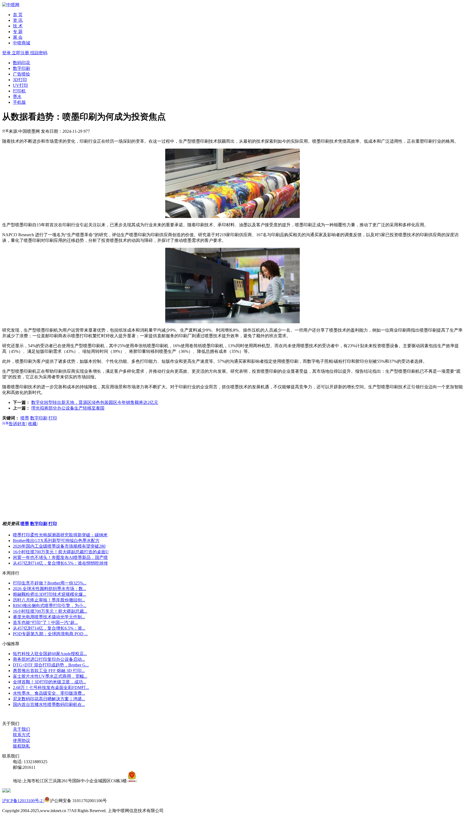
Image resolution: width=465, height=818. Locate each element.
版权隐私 (21, 746)
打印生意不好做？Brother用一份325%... (49, 583)
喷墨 (24, 418)
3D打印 (20, 79)
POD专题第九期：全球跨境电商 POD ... (50, 634)
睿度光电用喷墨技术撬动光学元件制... (49, 617)
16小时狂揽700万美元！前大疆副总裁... (50, 611)
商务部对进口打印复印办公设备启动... (49, 659)
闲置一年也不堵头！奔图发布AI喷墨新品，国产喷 (60, 557)
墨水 (17, 96)
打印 (52, 418)
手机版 (19, 102)
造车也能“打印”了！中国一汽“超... (45, 622)
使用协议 (21, 740)
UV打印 (20, 85)
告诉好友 (18, 423)
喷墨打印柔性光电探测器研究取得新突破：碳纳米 (60, 535)
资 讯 (18, 20)
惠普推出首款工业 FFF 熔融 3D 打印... (49, 670)
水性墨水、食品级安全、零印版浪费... (49, 693)
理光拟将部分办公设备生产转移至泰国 (67, 408)
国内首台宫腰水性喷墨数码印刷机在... (49, 704)
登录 (7, 53)
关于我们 (21, 729)
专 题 (18, 31)
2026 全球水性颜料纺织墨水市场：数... (49, 588)
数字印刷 (21, 68)
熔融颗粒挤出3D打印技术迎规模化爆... (49, 594)
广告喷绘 (21, 74)
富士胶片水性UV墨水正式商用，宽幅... (50, 676)
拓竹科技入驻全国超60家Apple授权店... (50, 653)
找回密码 (38, 53)
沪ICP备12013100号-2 (23, 800)
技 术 (18, 26)
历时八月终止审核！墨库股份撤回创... (49, 600)
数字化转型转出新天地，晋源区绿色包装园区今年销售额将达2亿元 (94, 402)
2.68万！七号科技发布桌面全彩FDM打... (51, 687)
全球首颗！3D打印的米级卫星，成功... (49, 682)
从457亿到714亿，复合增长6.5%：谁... (49, 628)
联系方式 (21, 735)
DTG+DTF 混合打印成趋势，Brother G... (51, 665)
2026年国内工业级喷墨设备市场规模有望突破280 (59, 546)
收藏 (33, 423)
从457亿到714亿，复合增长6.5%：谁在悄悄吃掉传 (60, 563)
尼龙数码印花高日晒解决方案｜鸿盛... (49, 699)
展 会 (18, 37)
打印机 (19, 91)
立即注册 (21, 53)
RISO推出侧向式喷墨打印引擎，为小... (49, 605)
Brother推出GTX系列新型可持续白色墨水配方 (56, 540)
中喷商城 (21, 43)
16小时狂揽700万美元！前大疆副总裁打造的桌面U (61, 552)
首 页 (18, 14)
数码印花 (21, 62)
